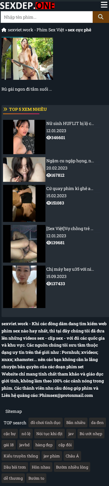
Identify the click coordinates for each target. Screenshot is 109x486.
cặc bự (10, 433)
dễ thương (13, 478)
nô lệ (26, 433)
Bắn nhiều (75, 422)
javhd (24, 444)
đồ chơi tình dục (46, 422)
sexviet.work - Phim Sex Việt (36, 30)
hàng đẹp (44, 444)
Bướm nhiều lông (72, 467)
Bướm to (36, 478)
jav (71, 433)
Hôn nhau (41, 467)
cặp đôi (65, 444)
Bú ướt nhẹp (91, 433)
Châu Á (72, 456)
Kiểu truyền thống (21, 456)
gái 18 (9, 444)
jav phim (52, 456)
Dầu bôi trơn (15, 467)
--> (77, 130)
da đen (97, 422)
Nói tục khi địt (49, 433)
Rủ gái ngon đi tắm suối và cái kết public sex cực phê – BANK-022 (27, 89)
